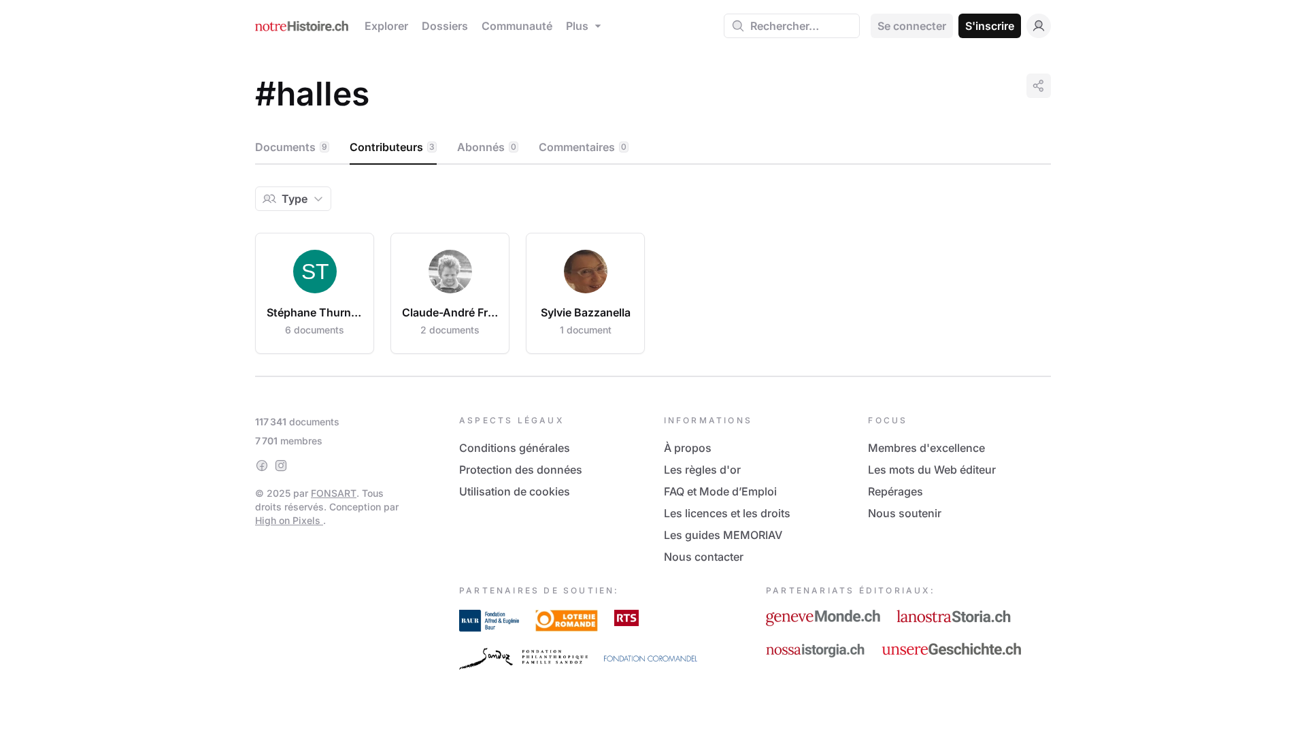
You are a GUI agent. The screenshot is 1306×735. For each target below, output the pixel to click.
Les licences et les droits (727, 513)
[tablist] (653, 148)
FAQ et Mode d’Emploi (720, 491)
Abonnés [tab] (486, 147)
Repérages (895, 491)
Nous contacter (703, 557)
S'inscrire (989, 26)
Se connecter (911, 26)
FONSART (333, 493)
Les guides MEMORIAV (723, 535)
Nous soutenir (904, 513)
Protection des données (520, 469)
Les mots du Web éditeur (932, 469)
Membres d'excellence (926, 448)
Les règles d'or (702, 469)
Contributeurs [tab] (392, 147)
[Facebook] (262, 465)
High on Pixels (289, 520)
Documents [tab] (291, 147)
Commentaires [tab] (582, 147)
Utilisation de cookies (514, 491)
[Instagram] (281, 465)
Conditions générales (514, 448)
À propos (687, 448)
